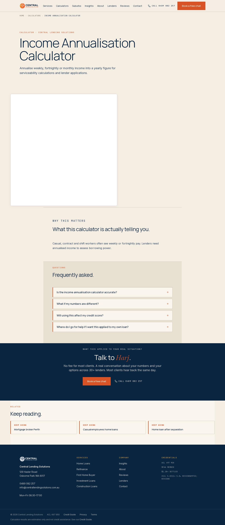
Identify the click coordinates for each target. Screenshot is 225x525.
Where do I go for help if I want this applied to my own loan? (92, 327)
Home (22, 16)
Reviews (124, 5)
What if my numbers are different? (78, 304)
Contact (137, 5)
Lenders (112, 5)
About (100, 5)
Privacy (83, 514)
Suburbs (76, 5)
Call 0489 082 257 (130, 381)
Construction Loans (87, 486)
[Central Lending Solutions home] (29, 6)
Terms (94, 514)
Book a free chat (191, 6)
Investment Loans (86, 480)
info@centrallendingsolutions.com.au (39, 487)
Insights (89, 5)
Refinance (82, 469)
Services (47, 5)
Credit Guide (70, 514)
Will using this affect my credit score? (80, 315)
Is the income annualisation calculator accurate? (87, 292)
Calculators (62, 5)
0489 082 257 (27, 483)
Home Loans (83, 463)
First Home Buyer (86, 475)
